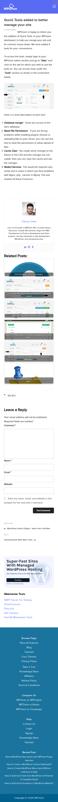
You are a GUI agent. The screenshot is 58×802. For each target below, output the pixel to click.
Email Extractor (12, 604)
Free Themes (29, 656)
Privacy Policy (29, 661)
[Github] (29, 247)
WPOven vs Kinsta (29, 704)
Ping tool (9, 608)
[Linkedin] (25, 247)
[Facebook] (33, 247)
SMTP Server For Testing (18, 600)
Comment (10, 425)
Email (7, 472)
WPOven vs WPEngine (29, 700)
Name (8, 460)
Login (29, 728)
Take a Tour (29, 667)
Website (8, 484)
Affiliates (29, 676)
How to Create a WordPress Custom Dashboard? (29, 764)
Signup (29, 733)
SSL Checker (11, 613)
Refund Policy (29, 680)
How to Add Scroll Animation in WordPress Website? (29, 783)
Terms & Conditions (29, 685)
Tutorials (29, 652)
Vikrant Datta (11, 30)
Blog (29, 647)
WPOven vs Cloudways (29, 709)
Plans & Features (29, 642)
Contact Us (29, 724)
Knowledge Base (29, 671)
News (12, 395)
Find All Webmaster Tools (18, 617)
